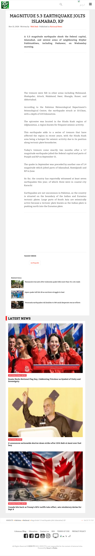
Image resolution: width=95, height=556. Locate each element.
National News (15, 439)
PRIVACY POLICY (79, 531)
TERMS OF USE (63, 531)
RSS (53, 531)
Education (33, 531)
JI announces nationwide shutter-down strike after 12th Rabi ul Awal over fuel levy (44, 444)
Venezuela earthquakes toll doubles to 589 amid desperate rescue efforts (52, 303)
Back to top (89, 520)
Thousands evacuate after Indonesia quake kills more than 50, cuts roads (52, 282)
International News (17, 375)
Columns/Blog (20, 531)
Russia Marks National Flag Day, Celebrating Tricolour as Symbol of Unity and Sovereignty (44, 380)
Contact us (44, 531)
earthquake (35, 263)
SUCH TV (31, 546)
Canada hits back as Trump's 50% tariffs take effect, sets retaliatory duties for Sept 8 (44, 508)
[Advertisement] (55, 71)
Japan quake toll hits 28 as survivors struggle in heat (44, 292)
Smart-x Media (52, 548)
